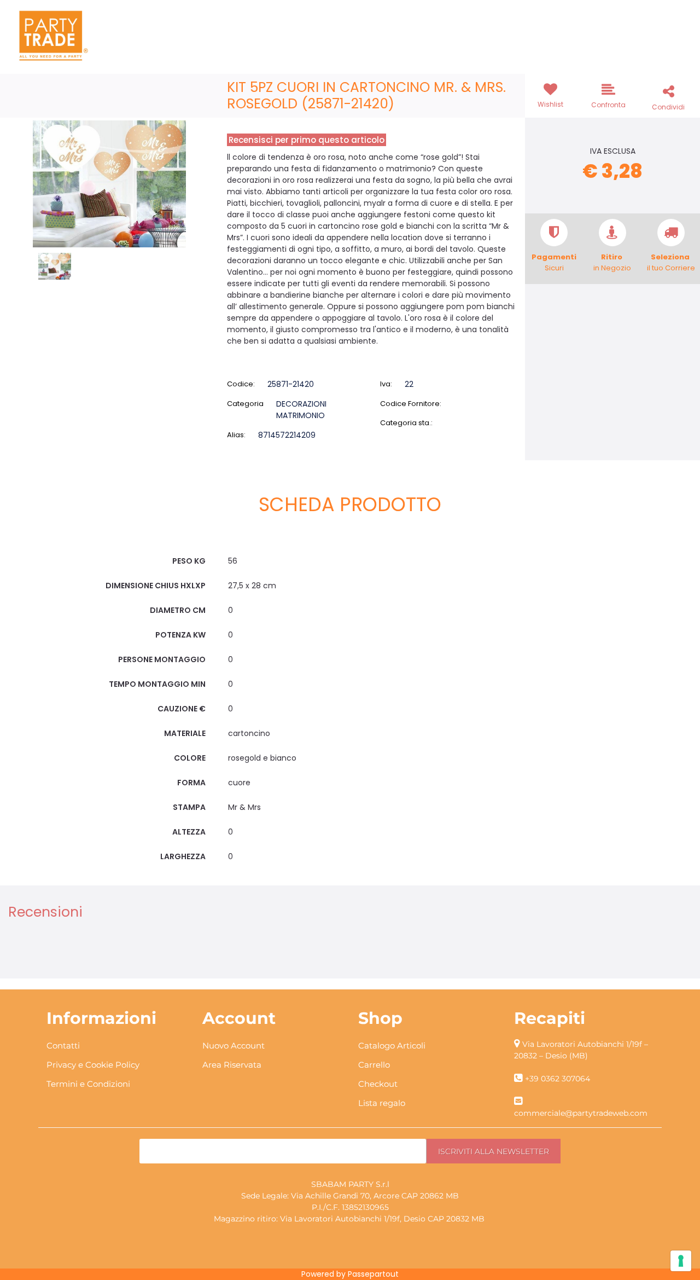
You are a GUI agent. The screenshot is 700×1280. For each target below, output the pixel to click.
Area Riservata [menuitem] (231, 1064)
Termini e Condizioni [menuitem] (88, 1084)
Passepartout (373, 1274)
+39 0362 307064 (557, 1079)
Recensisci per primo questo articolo (306, 140)
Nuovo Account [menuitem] (233, 1045)
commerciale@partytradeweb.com (581, 1113)
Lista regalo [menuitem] (381, 1103)
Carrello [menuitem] (374, 1064)
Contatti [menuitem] (63, 1045)
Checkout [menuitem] (378, 1084)
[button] (109, 183)
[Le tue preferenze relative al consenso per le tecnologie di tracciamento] (680, 1260)
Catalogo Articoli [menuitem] (391, 1045)
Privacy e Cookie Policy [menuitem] (92, 1064)
